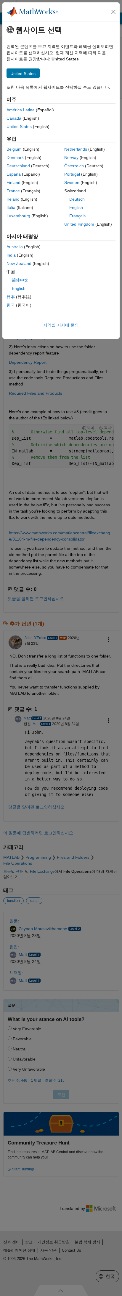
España (14, 174)
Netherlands (75, 149)
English (76, 207)
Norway (71, 157)
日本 (11, 296)
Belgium (14, 149)
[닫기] (113, 12)
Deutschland (18, 165)
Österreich (74, 165)
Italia (11, 207)
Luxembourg (18, 215)
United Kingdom (79, 224)
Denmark (15, 157)
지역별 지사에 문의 (61, 325)
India (11, 255)
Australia (15, 246)
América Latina (21, 109)
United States (19, 126)
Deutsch (77, 199)
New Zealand (19, 263)
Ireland (13, 199)
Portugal (72, 174)
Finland (13, 182)
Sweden (71, 182)
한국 (11, 305)
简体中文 (20, 280)
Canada (14, 118)
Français (77, 215)
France (13, 190)
